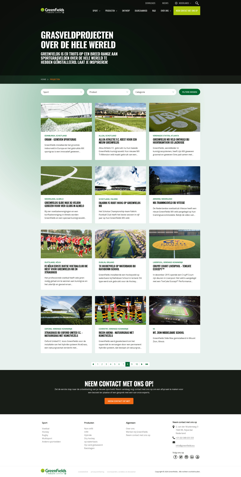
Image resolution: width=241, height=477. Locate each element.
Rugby (45, 435)
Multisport (47, 438)
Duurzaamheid (141, 10)
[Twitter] (181, 457)
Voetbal (45, 428)
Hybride (88, 435)
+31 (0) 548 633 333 (185, 437)
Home (43, 79)
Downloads (150, 3)
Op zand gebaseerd (93, 445)
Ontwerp (126, 10)
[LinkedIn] (192, 457)
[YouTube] (197, 457)
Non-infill (88, 428)
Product (93, 92)
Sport (95, 10)
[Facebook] (175, 457)
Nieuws (165, 3)
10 (137, 364)
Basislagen (89, 448)
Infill (86, 431)
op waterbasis (91, 441)
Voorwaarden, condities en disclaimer (121, 472)
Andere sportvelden (51, 441)
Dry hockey (89, 438)
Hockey (45, 431)
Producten (110, 10)
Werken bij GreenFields (137, 431)
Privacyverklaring (97, 472)
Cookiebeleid (83, 472)
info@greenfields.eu (185, 445)
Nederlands (184, 3)
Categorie (140, 92)
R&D (154, 10)
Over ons (165, 10)
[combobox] (183, 3)
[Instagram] (186, 457)
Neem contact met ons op (187, 10)
